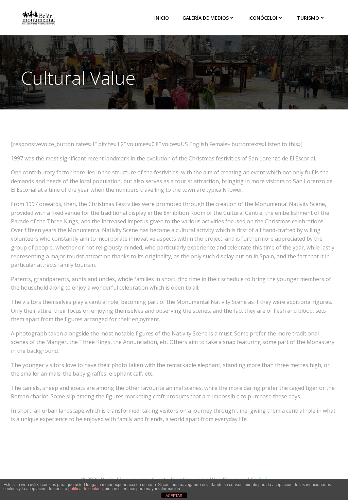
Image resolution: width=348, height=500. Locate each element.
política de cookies (85, 488)
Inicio (161, 18)
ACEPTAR (174, 496)
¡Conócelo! (262, 18)
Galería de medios (205, 18)
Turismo (308, 18)
